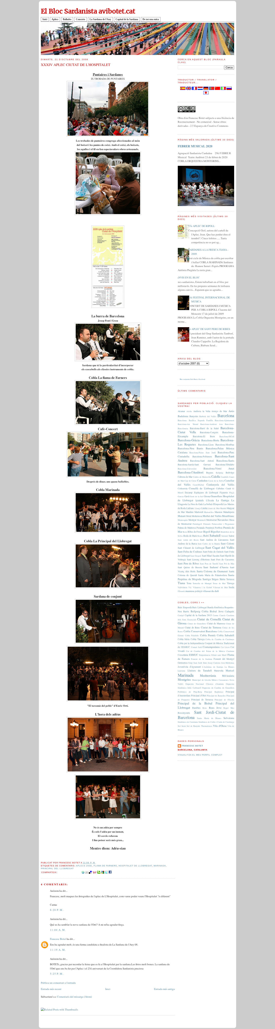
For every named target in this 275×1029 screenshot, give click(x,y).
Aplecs (55, 19)
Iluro (205, 662)
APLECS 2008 (84, 866)
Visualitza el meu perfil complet (200, 755)
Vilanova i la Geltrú (202, 587)
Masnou (218, 511)
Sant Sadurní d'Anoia (215, 567)
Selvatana (228, 718)
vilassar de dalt (211, 591)
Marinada (160, 866)
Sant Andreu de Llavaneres (214, 539)
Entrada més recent (51, 989)
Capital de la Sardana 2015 (198, 615)
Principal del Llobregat (57, 868)
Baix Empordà (185, 607)
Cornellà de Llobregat (201, 488)
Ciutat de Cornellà (209, 619)
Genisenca (182, 662)
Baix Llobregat (199, 607)
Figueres (224, 492)
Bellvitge (230, 472)
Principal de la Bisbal (195, 703)
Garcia (181, 496)
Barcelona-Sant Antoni (202, 460)
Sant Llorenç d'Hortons (198, 559)
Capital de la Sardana (127, 19)
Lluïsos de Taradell (200, 670)
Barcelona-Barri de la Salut (204, 428)
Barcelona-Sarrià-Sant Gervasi (194, 464)
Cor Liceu (225, 647)
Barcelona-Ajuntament (224, 420)
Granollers (216, 496)
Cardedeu (202, 480)
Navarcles (222, 520)
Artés (231, 411)
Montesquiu (183, 520)
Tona (189, 583)
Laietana (181, 670)
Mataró (182, 516)
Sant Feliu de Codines (190, 551)
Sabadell (215, 535)
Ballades (67, 19)
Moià (188, 516)
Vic (190, 587)
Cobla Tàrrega (198, 639)
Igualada (199, 500)
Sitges (215, 579)
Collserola (182, 488)
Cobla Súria (183, 639)
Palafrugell (197, 524)
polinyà (198, 591)
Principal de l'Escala (224, 699)
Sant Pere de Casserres (222, 559)
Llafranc (190, 508)
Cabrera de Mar (185, 476)
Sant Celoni (227, 543)
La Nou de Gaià (195, 504)
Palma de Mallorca (187, 527)
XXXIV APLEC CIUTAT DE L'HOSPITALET (75, 64)
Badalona (183, 416)
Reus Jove (215, 707)
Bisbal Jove (216, 611)
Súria (222, 579)
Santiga (207, 579)
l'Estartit (181, 591)
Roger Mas (228, 707)
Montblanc (228, 516)
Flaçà (231, 492)
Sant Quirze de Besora (190, 567)
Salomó (224, 535)
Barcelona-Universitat (187, 468)
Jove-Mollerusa (227, 662)
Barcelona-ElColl (226, 436)
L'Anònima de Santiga (212, 666)
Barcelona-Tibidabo (225, 464)
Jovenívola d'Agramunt (189, 666)
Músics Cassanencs (220, 679)
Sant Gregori (195, 555)
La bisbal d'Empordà (213, 504)
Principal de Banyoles (216, 695)
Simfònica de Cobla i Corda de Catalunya (216, 722)
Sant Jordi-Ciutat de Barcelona (206, 714)
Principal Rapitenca (213, 691)
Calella (215, 476)
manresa (189, 591)
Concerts (80, 19)
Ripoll (206, 531)
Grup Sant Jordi (195, 662)
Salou (231, 535)
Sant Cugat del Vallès (219, 547)
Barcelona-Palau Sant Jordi (202, 452)
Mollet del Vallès (212, 516)
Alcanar (181, 411)
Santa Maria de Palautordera (212, 575)
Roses (200, 535)
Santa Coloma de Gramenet (212, 571)
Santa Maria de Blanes (209, 718)
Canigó (181, 615)
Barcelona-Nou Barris (190, 448)
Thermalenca (206, 726)
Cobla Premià (208, 635)
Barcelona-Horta (210, 440)
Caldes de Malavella (202, 476)
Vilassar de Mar (220, 587)
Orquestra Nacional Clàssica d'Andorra (204, 684)
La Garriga (222, 500)
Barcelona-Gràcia (189, 440)
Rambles (196, 707)
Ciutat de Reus (192, 627)
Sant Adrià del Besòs (188, 539)
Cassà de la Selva (216, 480)
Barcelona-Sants (225, 460)
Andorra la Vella (201, 411)
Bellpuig (219, 472)
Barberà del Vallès (207, 416)
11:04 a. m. (58, 930)
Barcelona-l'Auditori (190, 472)
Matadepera (228, 511)
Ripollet (215, 531)
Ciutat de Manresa (216, 623)
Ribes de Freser (195, 531)
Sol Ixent (182, 726)
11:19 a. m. (58, 950)
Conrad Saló (196, 647)
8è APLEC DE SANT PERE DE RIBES (209, 329)
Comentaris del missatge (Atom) (74, 996)
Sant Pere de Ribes (188, 563)
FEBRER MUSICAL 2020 (195, 146)
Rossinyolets (184, 712)
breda (231, 587)
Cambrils (224, 476)
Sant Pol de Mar (226, 563)
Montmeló (201, 520)
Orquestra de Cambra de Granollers (218, 687)
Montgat (192, 519)
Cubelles (220, 488)
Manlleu (189, 511)
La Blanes (229, 666)
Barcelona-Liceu (206, 444)
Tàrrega (230, 583)
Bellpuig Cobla (199, 611)
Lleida (204, 508)
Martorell (198, 511)
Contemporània (211, 647)
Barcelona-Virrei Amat (219, 468)
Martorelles (209, 512)
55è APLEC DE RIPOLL (201, 226)
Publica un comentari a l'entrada (58, 983)
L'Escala (210, 500)
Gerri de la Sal (196, 496)
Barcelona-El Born (204, 436)
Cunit (228, 488)
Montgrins (184, 679)
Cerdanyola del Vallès (220, 484)
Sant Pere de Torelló (209, 563)
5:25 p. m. (56, 973)
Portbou (218, 527)
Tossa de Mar (219, 583)
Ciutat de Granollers (197, 623)
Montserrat (211, 519)
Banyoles (193, 416)
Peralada (200, 527)
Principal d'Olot (198, 695)
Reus (185, 531)
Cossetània (183, 654)
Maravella (218, 670)
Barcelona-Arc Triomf (188, 424)
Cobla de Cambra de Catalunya (220, 639)
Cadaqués (229, 611)
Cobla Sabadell (225, 635)
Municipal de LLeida (201, 679)
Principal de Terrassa (202, 699)
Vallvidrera (182, 587)
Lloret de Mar (213, 508)
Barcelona (225, 415)
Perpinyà (210, 527)
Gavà (186, 496)
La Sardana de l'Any (100, 19)
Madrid (223, 508)
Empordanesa (204, 655)
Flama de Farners (105, 866)
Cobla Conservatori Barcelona (200, 631)
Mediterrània (208, 675)
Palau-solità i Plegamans (223, 524)
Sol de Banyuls (193, 726)
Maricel (230, 670)
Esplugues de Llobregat (206, 492)
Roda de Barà (190, 535)
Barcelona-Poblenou (202, 456)
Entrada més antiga (164, 989)
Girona (207, 496)
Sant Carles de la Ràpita (209, 543)
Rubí (206, 535)
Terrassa (230, 579)
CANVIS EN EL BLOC (187, 277)
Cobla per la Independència (191, 643)
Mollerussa (197, 516)
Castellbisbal (198, 484)
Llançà (198, 508)
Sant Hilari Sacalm (210, 555)
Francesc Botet (58, 939)
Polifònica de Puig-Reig (190, 691)
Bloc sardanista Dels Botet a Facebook (192, 379)
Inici (44, 19)
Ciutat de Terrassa (211, 627)
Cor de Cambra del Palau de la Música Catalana (210, 651)
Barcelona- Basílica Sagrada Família (195, 420)
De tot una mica (151, 19)
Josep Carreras (214, 662)
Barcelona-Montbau (224, 444)
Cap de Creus (190, 480)
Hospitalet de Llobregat (135, 866)
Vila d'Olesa (219, 726)
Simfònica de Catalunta (188, 722)
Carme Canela (219, 615)
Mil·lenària (228, 675)
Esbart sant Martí (219, 655)
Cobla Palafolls (192, 635)
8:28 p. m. (56, 910)
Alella (189, 411)
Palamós (207, 524)
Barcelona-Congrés (209, 432)
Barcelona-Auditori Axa (211, 424)
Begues (209, 472)
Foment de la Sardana (201, 659)
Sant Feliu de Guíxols (213, 551)
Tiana (181, 583)
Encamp (188, 492)
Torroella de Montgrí (202, 583)
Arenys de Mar (219, 411)
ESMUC (193, 655)
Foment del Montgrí (224, 658)
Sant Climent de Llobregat (191, 547)
